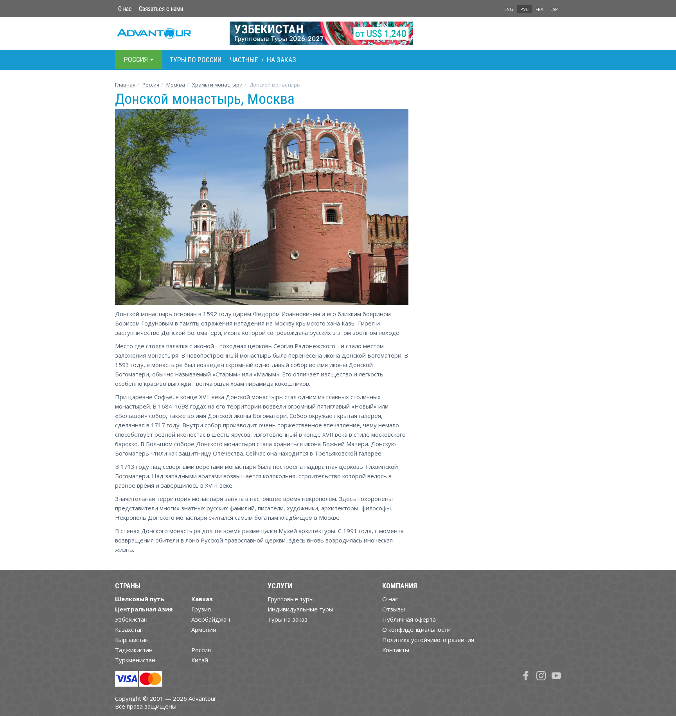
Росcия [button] (136, 59)
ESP (554, 9)
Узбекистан (131, 619)
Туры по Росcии (195, 60)
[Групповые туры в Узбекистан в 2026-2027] (338, 33)
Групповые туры (291, 599)
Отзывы (393, 609)
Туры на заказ (287, 619)
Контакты (395, 650)
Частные (244, 60)
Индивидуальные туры (300, 609)
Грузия (201, 609)
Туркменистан (135, 660)
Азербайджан (210, 619)
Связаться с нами (161, 9)
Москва (175, 84)
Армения (203, 629)
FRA (539, 9)
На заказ (281, 60)
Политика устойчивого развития (428, 640)
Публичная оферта (409, 619)
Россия (201, 650)
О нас (125, 9)
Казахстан (129, 629)
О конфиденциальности (416, 629)
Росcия (150, 84)
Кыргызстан (132, 640)
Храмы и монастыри (217, 84)
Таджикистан (134, 650)
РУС (524, 9)
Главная (125, 84)
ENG (508, 9)
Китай (199, 660)
